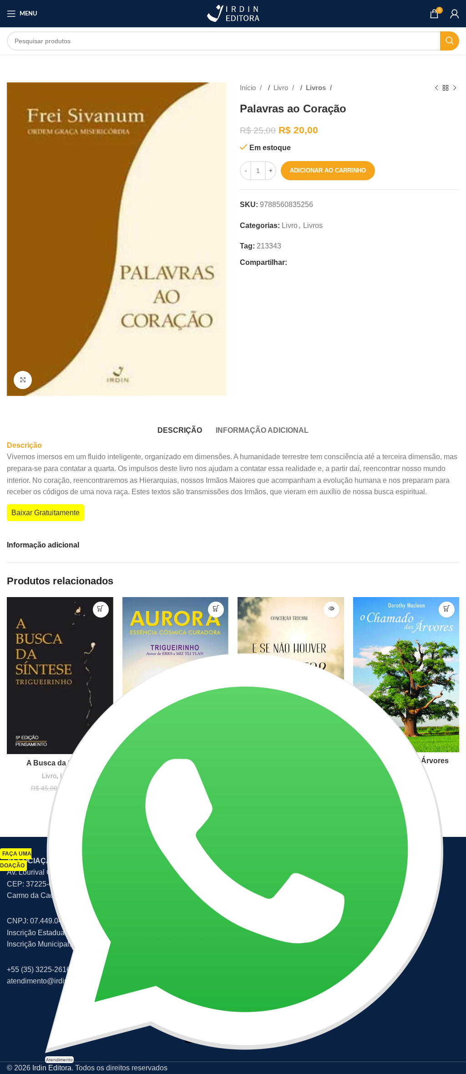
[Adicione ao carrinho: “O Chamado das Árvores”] (447, 610)
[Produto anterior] (436, 87)
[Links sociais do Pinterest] (325, 262)
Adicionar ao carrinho (328, 170)
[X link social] (311, 262)
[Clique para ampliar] (23, 380)
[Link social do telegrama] (355, 262)
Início (249, 87)
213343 (269, 246)
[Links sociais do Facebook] (296, 262)
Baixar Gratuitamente (45, 513)
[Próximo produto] (454, 87)
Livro (282, 87)
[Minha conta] (455, 14)
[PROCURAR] (449, 41)
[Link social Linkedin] (340, 262)
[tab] (179, 429)
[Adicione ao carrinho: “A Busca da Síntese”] (101, 610)
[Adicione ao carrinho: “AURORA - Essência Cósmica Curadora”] (216, 610)
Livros (317, 87)
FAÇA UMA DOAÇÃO (15, 860)
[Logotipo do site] (233, 13)
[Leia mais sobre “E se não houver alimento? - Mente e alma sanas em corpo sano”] (331, 610)
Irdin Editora (51, 1068)
